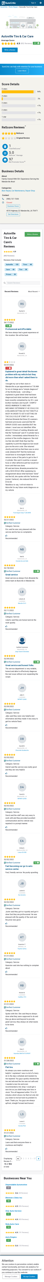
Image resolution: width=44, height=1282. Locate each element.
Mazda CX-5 (22, 603)
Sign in (33, 3)
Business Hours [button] (13, 206)
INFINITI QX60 (22, 699)
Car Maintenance (18, 191)
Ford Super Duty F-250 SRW (22, 513)
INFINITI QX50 (22, 798)
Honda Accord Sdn (22, 561)
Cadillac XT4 (22, 997)
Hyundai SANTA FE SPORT (22, 1053)
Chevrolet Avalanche (22, 750)
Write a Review (9, 50)
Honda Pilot (22, 1126)
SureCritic (4, 7)
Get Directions (13, 214)
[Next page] (38, 1158)
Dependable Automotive (16, 1184)
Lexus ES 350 (22, 852)
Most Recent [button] (33, 292)
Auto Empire (11, 1237)
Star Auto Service (13, 1211)
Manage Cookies (11, 1277)
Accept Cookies (29, 1277)
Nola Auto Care (12, 1224)
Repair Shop (30, 191)
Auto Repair (13, 7)
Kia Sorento (22, 895)
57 (35, 1158)
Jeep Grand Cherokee (22, 651)
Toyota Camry (22, 949)
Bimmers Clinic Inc (14, 1198)
